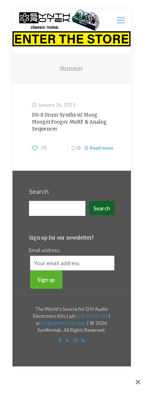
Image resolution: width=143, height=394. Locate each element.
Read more (101, 148)
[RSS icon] (83, 340)
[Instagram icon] (75, 340)
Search (39, 191)
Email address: (44, 250)
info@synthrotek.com (63, 323)
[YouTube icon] (67, 340)
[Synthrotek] (59, 20)
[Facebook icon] (60, 340)
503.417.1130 (91, 316)
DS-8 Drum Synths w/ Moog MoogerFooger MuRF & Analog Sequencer (69, 122)
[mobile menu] (121, 20)
